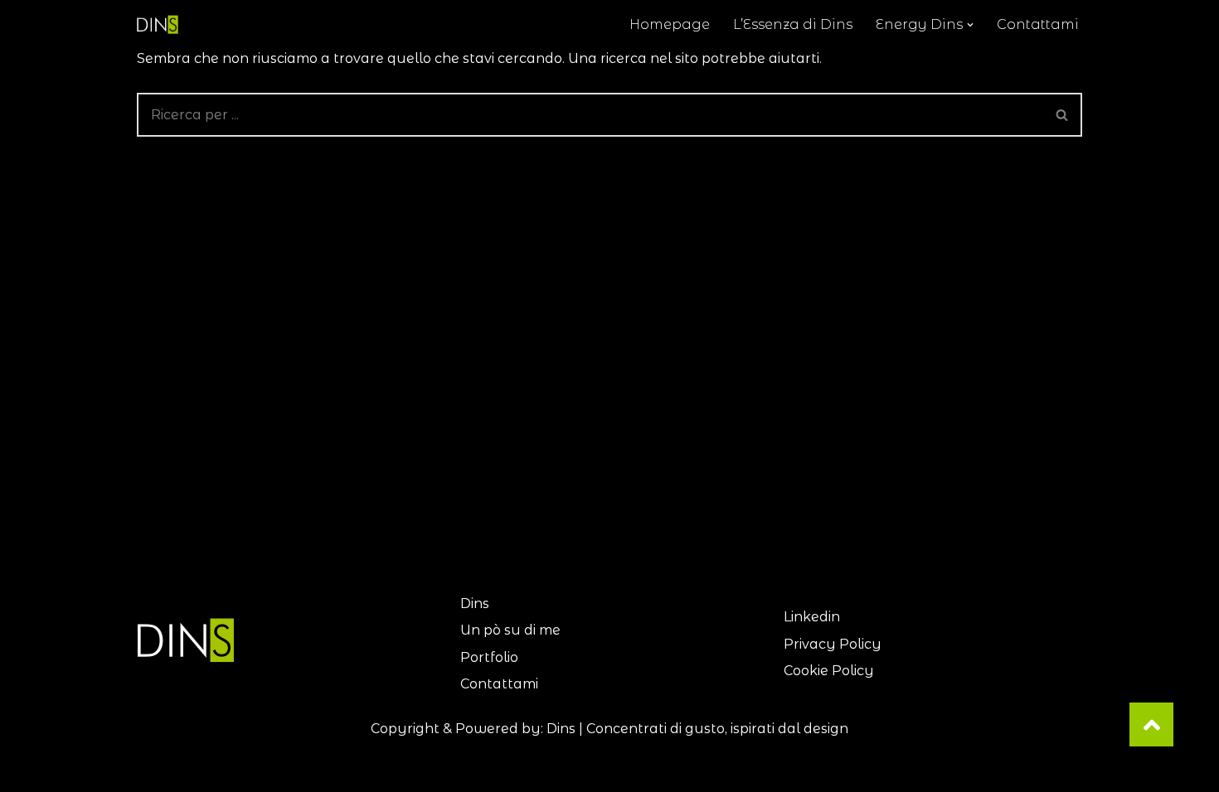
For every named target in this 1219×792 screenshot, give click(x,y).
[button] (970, 25)
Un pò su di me (510, 630)
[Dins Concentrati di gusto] (162, 24)
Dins (474, 603)
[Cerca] (1062, 115)
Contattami (1038, 24)
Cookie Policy (829, 671)
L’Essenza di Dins (792, 24)
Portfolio (489, 657)
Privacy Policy (832, 644)
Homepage (669, 24)
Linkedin (812, 617)
